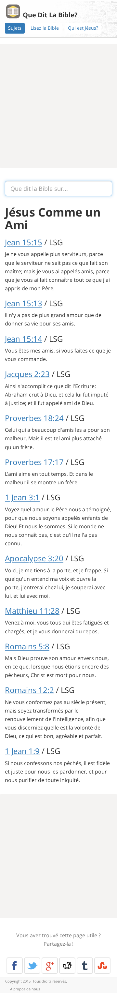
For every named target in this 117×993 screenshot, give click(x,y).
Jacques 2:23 (27, 374)
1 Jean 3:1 (22, 497)
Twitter (32, 965)
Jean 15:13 (23, 303)
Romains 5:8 (27, 646)
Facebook (14, 965)
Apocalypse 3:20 (34, 558)
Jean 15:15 (23, 242)
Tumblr (85, 965)
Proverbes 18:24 (34, 418)
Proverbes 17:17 (34, 462)
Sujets (14, 28)
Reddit (67, 965)
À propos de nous (25, 988)
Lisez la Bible (45, 28)
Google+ (50, 965)
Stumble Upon (102, 965)
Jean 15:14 (23, 338)
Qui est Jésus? (83, 28)
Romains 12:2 (29, 690)
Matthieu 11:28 (32, 610)
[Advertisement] (58, 106)
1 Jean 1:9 (22, 750)
